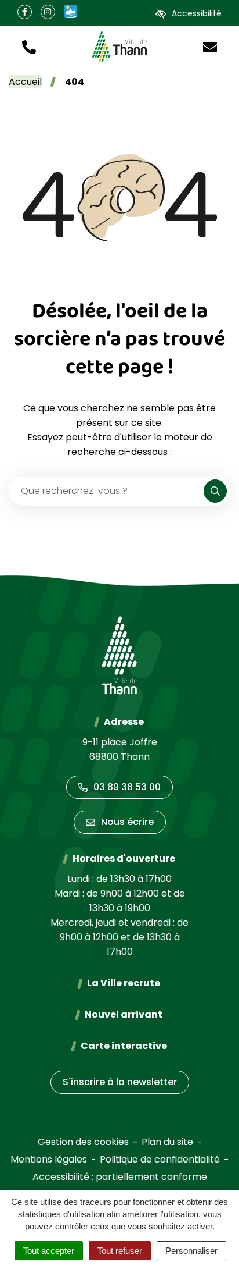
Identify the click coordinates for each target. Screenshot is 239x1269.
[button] (29, 46)
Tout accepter (48, 1251)
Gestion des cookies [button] (83, 1142)
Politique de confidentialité (160, 1159)
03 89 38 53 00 (127, 787)
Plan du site (167, 1142)
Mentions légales (48, 1159)
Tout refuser (119, 1251)
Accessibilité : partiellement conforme (119, 1176)
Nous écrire (127, 822)
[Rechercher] (215, 491)
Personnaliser (191, 1251)
